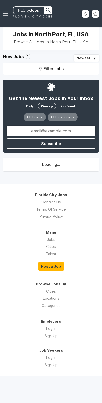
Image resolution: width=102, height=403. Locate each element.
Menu (6, 13)
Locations (51, 298)
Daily (30, 106)
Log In (51, 328)
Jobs (51, 239)
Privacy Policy (51, 216)
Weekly (47, 106)
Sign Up (51, 335)
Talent (51, 253)
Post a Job (51, 266)
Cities (51, 246)
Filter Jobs (54, 68)
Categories (51, 305)
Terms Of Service (51, 209)
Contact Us (51, 202)
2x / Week (68, 106)
